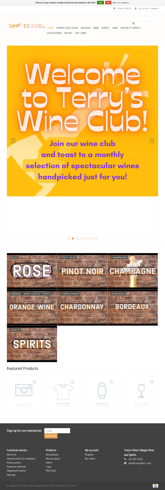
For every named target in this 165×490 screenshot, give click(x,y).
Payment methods (16, 466)
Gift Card (80, 33)
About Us (11, 454)
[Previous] (13, 140)
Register (89, 454)
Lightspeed (71, 486)
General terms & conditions (21, 458)
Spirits (105, 28)
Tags (48, 466)
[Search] (133, 23)
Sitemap (11, 474)
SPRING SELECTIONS (67, 28)
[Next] (152, 140)
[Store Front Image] (82, 121)
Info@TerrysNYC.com (140, 463)
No (108, 3)
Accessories (54, 33)
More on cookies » (121, 3)
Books (68, 33)
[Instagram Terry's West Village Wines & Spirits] (155, 430)
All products (52, 454)
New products (53, 458)
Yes (100, 3)
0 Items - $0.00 (124, 8)
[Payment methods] (155, 485)
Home (50, 28)
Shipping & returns (16, 470)
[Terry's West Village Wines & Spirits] (26, 26)
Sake (115, 28)
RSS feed (51, 470)
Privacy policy (14, 462)
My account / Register (148, 8)
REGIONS (85, 28)
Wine (96, 28)
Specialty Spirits (130, 28)
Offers (49, 462)
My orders (90, 458)
